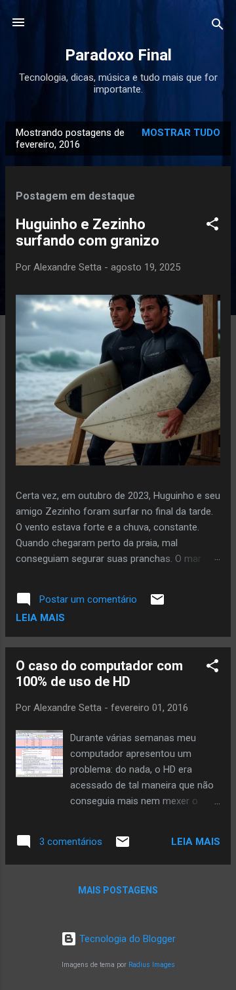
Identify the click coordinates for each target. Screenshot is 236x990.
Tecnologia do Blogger (126, 939)
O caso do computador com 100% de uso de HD (99, 673)
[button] (212, 226)
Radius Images (151, 964)
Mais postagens (118, 890)
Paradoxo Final (118, 55)
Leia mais (40, 618)
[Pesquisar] (218, 27)
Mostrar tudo (181, 133)
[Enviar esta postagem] (157, 604)
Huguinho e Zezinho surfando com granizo (87, 232)
